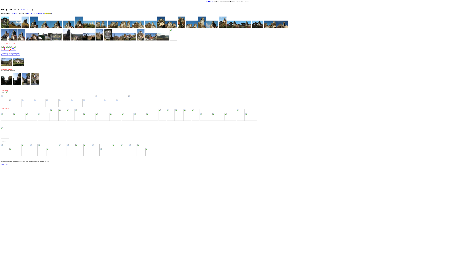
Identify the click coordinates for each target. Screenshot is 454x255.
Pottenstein (31, 13)
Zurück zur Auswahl (26, 10)
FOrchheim (209, 2)
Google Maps (48, 13)
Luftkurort (14, 13)
